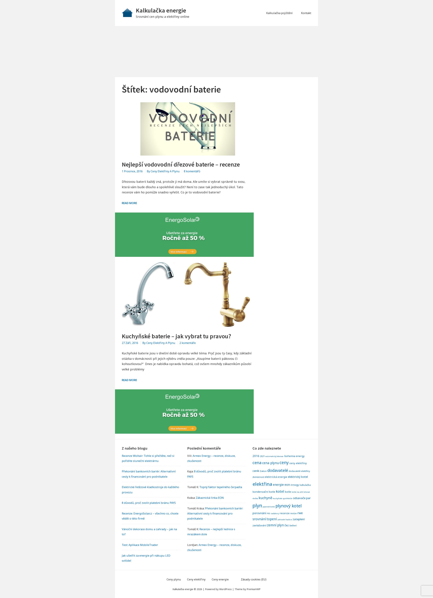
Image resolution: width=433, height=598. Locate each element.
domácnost (258, 476)
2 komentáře (187, 343)
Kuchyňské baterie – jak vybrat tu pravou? (176, 336)
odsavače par (302, 498)
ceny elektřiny (298, 463)
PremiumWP (253, 589)
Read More (129, 203)
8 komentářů (192, 171)
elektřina (262, 484)
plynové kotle (269, 507)
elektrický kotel (298, 477)
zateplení (299, 519)
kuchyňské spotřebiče (282, 498)
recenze (285, 513)
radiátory (275, 513)
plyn (257, 505)
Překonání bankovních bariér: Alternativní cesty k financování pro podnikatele (215, 513)
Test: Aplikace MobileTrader (140, 545)
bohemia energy (294, 456)
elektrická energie (276, 476)
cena (257, 462)
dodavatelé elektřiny (299, 471)
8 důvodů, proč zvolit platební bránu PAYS (149, 503)
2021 (262, 456)
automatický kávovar (274, 456)
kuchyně (265, 497)
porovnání (259, 513)
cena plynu (270, 463)
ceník (256, 471)
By (163, 171)
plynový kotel (289, 506)
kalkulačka (305, 484)
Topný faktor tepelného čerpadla (220, 487)
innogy (295, 484)
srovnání (259, 519)
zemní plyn (275, 525)
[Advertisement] (216, 51)
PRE (268, 513)
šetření (293, 525)
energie (278, 485)
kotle (288, 491)
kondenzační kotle (264, 491)
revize (293, 513)
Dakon (263, 471)
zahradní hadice (284, 519)
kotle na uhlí (297, 492)
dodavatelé (277, 470)
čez (286, 525)
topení (272, 519)
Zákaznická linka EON (210, 498)
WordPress (225, 589)
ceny (284, 462)
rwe (300, 513)
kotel (280, 491)
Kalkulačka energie (161, 10)
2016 (256, 456)
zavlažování (259, 525)
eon (287, 485)
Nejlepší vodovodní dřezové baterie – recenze (181, 164)
